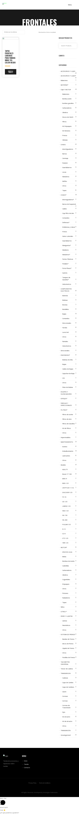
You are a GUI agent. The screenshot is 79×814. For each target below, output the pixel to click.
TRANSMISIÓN (66, 730)
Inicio (25, 761)
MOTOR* (64, 547)
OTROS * (64, 612)
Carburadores (66, 108)
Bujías (64, 314)
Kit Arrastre (66, 717)
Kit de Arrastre (67, 721)
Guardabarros (67, 167)
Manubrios (65, 177)
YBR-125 (65, 543)
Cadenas (65, 678)
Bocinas (64, 305)
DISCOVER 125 (67, 492)
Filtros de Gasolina (68, 424)
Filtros (64, 122)
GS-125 (64, 502)
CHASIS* (63, 195)
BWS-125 (65, 483)
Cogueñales (66, 579)
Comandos (65, 218)
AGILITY (65, 469)
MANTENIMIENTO (67, 442)
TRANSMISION (66, 673)
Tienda (26, 764)
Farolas (64, 328)
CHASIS (63, 145)
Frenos (64, 232)
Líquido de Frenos (68, 648)
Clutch (64, 692)
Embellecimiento (67, 451)
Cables (64, 209)
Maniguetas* (66, 245)
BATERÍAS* (64, 85)
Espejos (65, 163)
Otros (64, 186)
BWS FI (64, 479)
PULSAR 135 (66, 524)
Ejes (63, 712)
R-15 (64, 529)
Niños (62, 607)
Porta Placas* (66, 268)
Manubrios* (66, 255)
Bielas (64, 557)
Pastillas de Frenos (68, 657)
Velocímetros (66, 346)
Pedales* (65, 264)
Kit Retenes (66, 131)
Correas (65, 701)
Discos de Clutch (67, 117)
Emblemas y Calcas (68, 227)
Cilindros (65, 112)
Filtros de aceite (67, 414)
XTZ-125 (65, 538)
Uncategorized (66, 735)
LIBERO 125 (66, 506)
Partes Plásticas (67, 259)
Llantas (64, 621)
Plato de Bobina (67, 387)
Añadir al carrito (10, 71)
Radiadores (66, 598)
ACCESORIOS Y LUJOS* (68, 76)
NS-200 (64, 520)
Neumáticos (66, 625)
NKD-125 (65, 511)
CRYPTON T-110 (68, 488)
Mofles (64, 181)
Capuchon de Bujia (68, 373)
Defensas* (65, 222)
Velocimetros (66, 284)
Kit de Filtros (66, 428)
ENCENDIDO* (65, 355)
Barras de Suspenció (69, 204)
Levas (64, 172)
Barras (64, 154)
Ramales (65, 341)
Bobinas (65, 300)
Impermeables (65, 437)
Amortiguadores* (68, 200)
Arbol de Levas (67, 552)
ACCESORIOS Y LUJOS (68, 71)
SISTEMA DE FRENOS (68, 634)
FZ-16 (64, 497)
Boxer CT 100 (67, 474)
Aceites (64, 447)
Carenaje (65, 158)
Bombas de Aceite (68, 561)
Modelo (63, 465)
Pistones (65, 593)
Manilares (65, 250)
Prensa (64, 135)
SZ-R (64, 534)
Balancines (64, 80)
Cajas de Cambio (67, 682)
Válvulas (65, 140)
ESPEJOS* (64, 398)
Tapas (64, 190)
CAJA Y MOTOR (66, 90)
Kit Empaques (67, 126)
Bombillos (65, 309)
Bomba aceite (66, 99)
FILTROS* (64, 410)
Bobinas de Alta (67, 360)
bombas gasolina (68, 103)
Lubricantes (66, 456)
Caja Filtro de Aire (68, 213)
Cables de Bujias (67, 369)
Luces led (65, 332)
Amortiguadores (67, 149)
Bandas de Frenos (68, 639)
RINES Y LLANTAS (67, 616)
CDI (63, 378)
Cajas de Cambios (68, 687)
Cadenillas (65, 566)
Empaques (65, 584)
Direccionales (66, 323)
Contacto (27, 767)
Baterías (65, 296)
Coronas (65, 696)
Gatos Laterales (67, 236)
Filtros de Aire (67, 419)
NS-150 (64, 515)
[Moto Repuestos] (4, 3)
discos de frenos (67, 644)
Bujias (64, 364)
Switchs (64, 273)
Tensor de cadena (67, 669)
